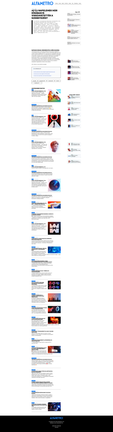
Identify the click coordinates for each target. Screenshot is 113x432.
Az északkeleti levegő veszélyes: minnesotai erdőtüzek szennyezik (42, 239)
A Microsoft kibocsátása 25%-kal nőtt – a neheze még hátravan (39, 204)
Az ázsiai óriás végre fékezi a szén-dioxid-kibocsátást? (42, 75)
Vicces (80, 3)
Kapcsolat (56, 427)
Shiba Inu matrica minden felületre (75, 120)
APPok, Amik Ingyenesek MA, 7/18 (39, 142)
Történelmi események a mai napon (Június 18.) (73, 43)
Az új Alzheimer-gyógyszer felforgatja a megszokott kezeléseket (38, 283)
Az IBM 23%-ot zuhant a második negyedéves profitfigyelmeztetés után (39, 405)
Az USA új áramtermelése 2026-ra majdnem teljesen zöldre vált (73, 38)
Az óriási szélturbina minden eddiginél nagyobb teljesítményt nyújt (44, 71)
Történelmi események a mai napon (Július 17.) (42, 172)
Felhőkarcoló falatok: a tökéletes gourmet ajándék (75, 162)
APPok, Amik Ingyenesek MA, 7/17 (39, 166)
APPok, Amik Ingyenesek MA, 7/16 (39, 180)
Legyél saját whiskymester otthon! (75, 103)
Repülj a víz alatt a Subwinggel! (74, 156)
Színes (70, 3)
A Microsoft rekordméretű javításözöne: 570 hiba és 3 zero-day (42, 341)
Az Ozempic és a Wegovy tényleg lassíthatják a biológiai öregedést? (42, 372)
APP (32, 115)
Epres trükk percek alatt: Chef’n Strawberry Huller (75, 144)
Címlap (56, 3)
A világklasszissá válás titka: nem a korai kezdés (75, 67)
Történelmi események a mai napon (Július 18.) (42, 157)
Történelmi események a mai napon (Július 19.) (42, 131)
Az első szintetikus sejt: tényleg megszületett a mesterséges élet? (39, 249)
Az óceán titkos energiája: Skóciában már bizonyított (73, 15)
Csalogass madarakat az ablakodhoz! (75, 97)
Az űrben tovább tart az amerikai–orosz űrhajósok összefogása (38, 296)
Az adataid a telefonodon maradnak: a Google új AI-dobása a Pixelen (42, 214)
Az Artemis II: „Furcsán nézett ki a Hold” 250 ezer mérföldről (42, 332)
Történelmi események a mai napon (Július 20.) (42, 105)
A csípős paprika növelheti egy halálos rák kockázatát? (38, 319)
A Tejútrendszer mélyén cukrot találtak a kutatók (41, 393)
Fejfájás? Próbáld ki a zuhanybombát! (75, 109)
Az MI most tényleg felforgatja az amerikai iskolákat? (75, 79)
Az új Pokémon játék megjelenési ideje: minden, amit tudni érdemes (76, 73)
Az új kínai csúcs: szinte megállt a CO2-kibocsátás (42, 73)
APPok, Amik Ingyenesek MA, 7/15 (39, 223)
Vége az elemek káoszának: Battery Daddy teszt (75, 150)
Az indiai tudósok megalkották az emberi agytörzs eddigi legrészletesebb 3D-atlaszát (42, 382)
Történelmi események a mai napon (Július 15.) (42, 359)
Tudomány (76, 3)
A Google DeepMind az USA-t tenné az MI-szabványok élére (40, 271)
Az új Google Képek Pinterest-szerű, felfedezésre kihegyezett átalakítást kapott (42, 262)
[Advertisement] (46, 41)
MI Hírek (66, 3)
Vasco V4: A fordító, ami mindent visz (75, 126)
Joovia (60, 3)
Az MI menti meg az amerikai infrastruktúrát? (75, 61)
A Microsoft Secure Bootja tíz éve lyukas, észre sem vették (39, 308)
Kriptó (63, 3)
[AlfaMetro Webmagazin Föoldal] (43, 0)
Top (72, 3)
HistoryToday (34, 104)
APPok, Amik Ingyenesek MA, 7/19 (39, 116)
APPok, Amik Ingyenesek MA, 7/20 (39, 91)
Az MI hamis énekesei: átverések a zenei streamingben (73, 20)
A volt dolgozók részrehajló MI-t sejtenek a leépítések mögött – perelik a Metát (39, 348)
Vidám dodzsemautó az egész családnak (75, 115)
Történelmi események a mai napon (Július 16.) (42, 195)
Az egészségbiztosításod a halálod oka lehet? (76, 25)
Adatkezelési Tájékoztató (56, 425)
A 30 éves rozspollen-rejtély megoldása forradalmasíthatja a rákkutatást (75, 32)
